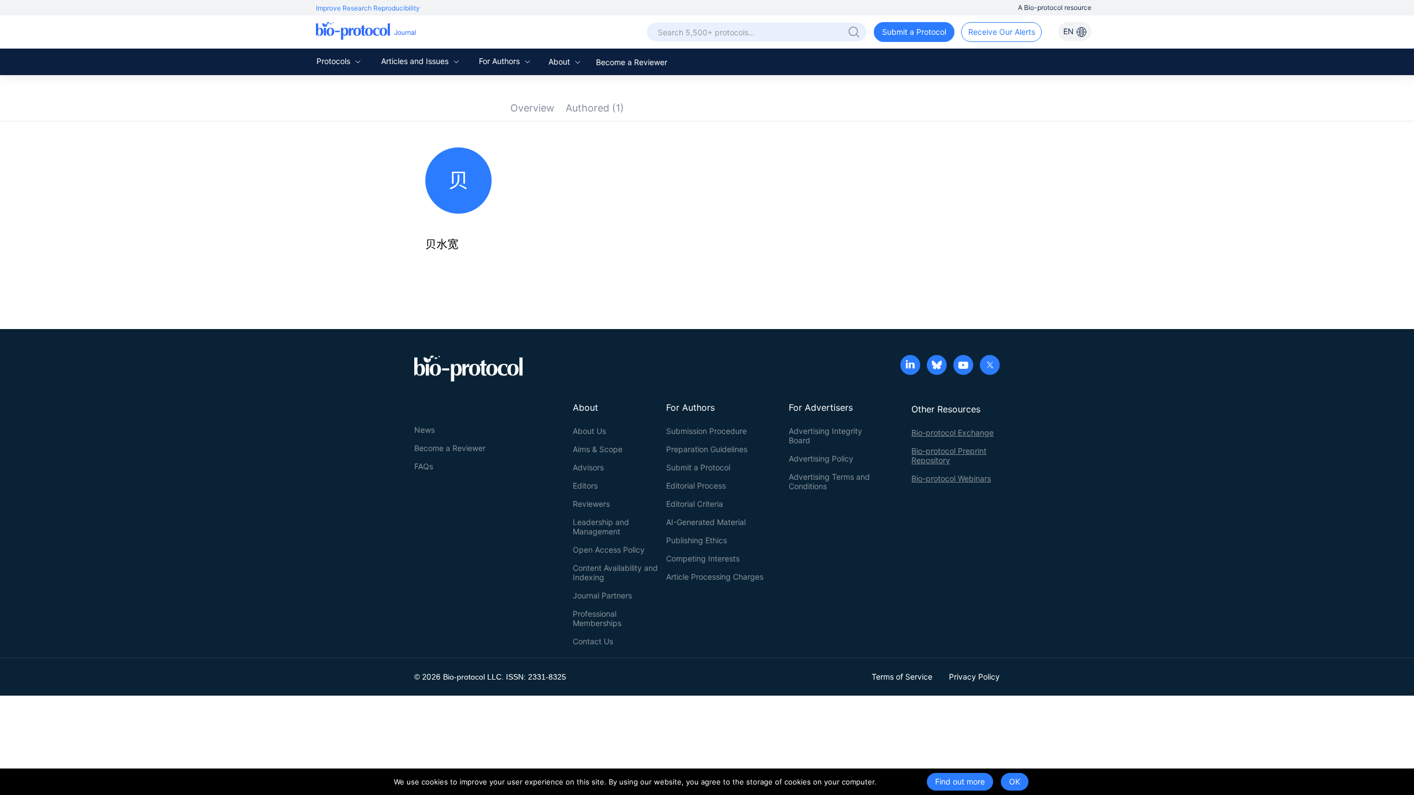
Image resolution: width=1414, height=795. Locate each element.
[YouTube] (963, 366)
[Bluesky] (937, 366)
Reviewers (591, 503)
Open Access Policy (609, 549)
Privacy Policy (974, 676)
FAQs (423, 466)
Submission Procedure (706, 431)
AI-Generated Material (706, 522)
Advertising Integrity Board (825, 435)
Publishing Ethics (696, 540)
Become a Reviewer (631, 62)
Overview (532, 108)
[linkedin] (910, 366)
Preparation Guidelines (706, 449)
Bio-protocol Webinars (951, 478)
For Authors (500, 61)
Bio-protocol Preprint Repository (948, 455)
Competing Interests (703, 558)
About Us (589, 431)
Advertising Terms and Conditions (829, 481)
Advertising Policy (821, 458)
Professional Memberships (597, 618)
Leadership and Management (601, 526)
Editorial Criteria (694, 503)
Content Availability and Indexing (615, 572)
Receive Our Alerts (1001, 31)
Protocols (334, 61)
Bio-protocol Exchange (952, 432)
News (424, 429)
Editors (585, 485)
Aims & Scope (597, 449)
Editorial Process (696, 485)
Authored (595, 108)
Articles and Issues (416, 61)
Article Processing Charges (714, 576)
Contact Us (593, 641)
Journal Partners (602, 595)
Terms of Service (902, 676)
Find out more (960, 781)
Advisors (588, 467)
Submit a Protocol (914, 31)
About (560, 61)
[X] (990, 366)
